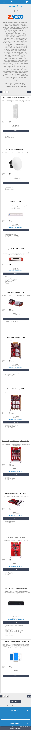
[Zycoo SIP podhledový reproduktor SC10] (16, 171)
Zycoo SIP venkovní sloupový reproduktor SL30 (16, 97)
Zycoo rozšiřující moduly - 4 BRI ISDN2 (15, 493)
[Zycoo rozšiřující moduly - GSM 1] (16, 307)
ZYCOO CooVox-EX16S (15, 201)
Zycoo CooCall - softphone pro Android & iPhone (16, 641)
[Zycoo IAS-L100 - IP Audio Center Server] (16, 611)
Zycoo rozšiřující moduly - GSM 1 (16, 292)
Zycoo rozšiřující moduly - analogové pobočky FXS (15, 441)
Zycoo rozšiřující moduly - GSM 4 (16, 388)
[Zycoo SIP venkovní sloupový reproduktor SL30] (15, 119)
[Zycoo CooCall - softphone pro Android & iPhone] (16, 664)
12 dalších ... (15, 702)
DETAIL (16, 130)
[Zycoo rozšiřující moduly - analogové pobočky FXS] (16, 462)
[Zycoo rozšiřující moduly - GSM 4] (16, 410)
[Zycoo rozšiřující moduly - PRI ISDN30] (16, 557)
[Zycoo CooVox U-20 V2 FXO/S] (16, 262)
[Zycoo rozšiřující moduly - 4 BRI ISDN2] (16, 506)
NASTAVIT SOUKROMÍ (24, 726)
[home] (15, 7)
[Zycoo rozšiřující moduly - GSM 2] (16, 358)
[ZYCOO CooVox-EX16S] (16, 218)
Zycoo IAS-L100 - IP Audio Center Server (16, 588)
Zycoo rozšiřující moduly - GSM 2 (16, 337)
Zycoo (10, 121)
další (28, 92)
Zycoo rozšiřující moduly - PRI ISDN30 (16, 537)
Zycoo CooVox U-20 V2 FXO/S (16, 249)
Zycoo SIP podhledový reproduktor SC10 (16, 149)
